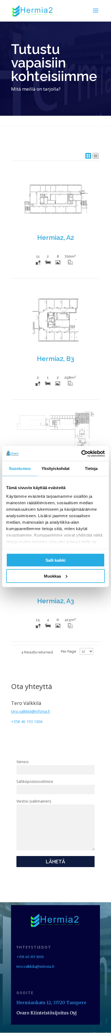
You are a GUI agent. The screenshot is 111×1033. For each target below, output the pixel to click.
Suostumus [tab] (20, 468)
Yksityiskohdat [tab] (55, 468)
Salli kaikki (55, 560)
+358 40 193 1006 (27, 721)
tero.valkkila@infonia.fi (35, 966)
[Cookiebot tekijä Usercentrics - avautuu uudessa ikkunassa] (81, 453)
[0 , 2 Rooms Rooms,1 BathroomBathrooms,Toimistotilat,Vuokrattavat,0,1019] (55, 320)
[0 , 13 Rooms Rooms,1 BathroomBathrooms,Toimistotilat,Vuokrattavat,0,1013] (55, 441)
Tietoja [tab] (91, 468)
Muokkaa (52, 576)
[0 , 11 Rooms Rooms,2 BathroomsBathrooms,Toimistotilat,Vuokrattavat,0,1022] (55, 199)
